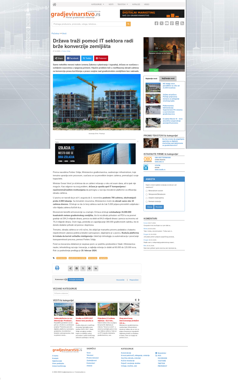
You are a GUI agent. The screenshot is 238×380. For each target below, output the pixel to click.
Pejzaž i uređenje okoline (130, 363)
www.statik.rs (160, 170)
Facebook (74, 58)
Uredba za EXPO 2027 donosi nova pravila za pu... (84, 320)
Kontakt (55, 358)
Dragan (146, 234)
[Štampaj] (57, 267)
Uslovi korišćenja (59, 366)
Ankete (89, 366)
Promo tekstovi (93, 358)
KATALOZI (136, 4)
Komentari (150, 218)
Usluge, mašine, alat (129, 366)
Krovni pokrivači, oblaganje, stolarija (135, 355)
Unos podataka (58, 363)
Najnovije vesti (151, 79)
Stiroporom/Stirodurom (156, 194)
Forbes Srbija (66, 51)
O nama (55, 356)
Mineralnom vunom (155, 191)
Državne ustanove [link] (61, 293)
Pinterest (102, 58)
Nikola (146, 228)
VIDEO (146, 4)
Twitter (88, 58)
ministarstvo (61, 258)
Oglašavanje (57, 361)
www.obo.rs (159, 162)
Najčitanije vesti (168, 78)
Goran (146, 223)
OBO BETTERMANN (163, 158)
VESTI (111, 4)
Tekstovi (90, 355)
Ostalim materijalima (156, 198)
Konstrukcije (126, 353)
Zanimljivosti (92, 361)
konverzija (93, 258)
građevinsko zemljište (77, 258)
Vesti (64, 33)
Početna (56, 33)
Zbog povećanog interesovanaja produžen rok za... (129, 320)
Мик (145, 245)
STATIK (157, 165)
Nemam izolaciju (154, 201)
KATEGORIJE (98, 5)
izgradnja (103, 258)
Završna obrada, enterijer (131, 358)
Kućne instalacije (128, 361)
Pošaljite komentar (76, 280)
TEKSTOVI (123, 5)
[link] (83, 15)
